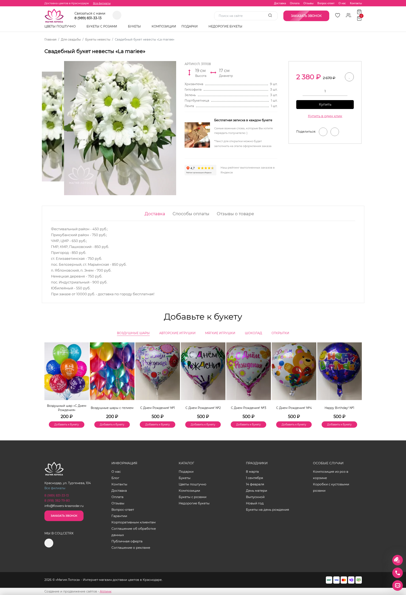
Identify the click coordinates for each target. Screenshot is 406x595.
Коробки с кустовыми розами (331, 487)
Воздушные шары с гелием (112, 408)
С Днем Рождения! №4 (294, 408)
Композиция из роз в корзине (330, 475)
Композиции (164, 26)
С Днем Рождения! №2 (203, 408)
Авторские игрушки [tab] (177, 333)
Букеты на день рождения (267, 510)
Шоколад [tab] (253, 333)
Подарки (190, 26)
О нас (342, 3)
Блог (115, 478)
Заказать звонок (64, 515)
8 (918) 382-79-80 (57, 500)
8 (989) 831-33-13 (88, 18)
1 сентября (254, 478)
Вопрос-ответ (326, 3)
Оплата (294, 3)
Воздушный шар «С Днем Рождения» (66, 408)
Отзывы (308, 3)
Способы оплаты (191, 213)
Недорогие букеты (225, 26)
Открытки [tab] (280, 333)
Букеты (135, 26)
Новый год (255, 503)
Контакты (356, 3)
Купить (325, 104)
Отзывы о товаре (235, 213)
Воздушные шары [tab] (133, 333)
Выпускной (255, 497)
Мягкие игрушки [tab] (220, 333)
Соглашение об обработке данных (133, 532)
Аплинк (105, 591)
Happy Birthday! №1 (339, 408)
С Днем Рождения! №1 (157, 408)
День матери (256, 491)
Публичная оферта (127, 541)
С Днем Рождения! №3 (248, 408)
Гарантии (119, 516)
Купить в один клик (325, 116)
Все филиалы (102, 3)
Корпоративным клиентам (133, 522)
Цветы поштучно (60, 26)
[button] (356, 378)
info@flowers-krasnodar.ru (64, 506)
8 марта (252, 472)
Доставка (280, 3)
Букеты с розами (102, 26)
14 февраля (255, 484)
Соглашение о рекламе (130, 548)
